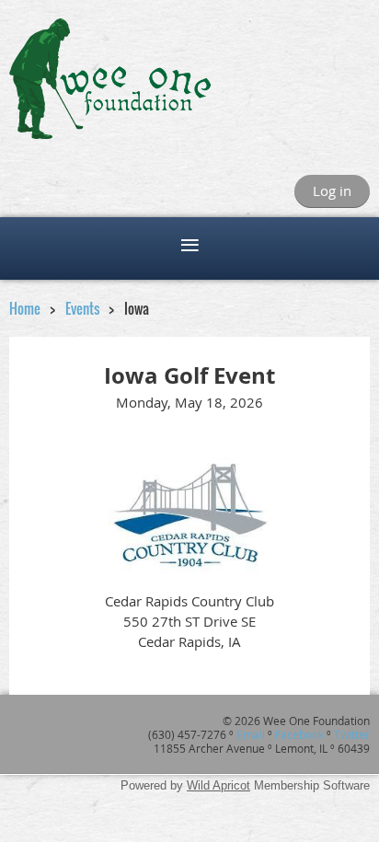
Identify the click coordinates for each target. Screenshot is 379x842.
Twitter (352, 734)
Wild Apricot (218, 785)
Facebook (299, 734)
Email (250, 734)
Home (24, 308)
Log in (332, 190)
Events (83, 308)
